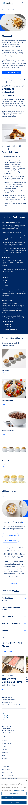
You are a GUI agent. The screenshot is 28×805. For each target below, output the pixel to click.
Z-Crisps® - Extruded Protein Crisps (12, 705)
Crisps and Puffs (6, 702)
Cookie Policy (6, 769)
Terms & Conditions (7, 775)
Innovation (5, 749)
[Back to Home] (5, 716)
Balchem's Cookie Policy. (18, 790)
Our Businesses (6, 743)
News (3, 755)
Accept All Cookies (14, 802)
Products (22, 10)
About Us (4, 740)
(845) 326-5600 (6, 732)
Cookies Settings (14, 793)
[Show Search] (22, 3)
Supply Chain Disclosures (9, 778)
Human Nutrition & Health (9, 10)
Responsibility (6, 752)
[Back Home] (7, 3)
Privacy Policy (6, 766)
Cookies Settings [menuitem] (7, 772)
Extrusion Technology (8, 699)
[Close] (26, 780)
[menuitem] (14, 740)
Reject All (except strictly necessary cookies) (14, 797)
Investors (4, 746)
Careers (4, 758)
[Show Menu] (25, 3)
